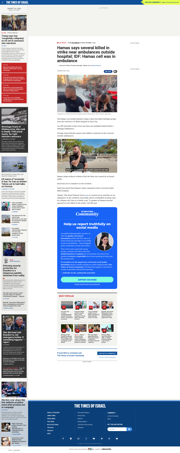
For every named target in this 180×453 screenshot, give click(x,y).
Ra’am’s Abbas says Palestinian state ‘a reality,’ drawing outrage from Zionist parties (107, 338)
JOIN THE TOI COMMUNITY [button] (107, 353)
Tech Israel (50, 421)
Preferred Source (95, 65)
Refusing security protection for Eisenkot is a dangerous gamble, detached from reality (13, 270)
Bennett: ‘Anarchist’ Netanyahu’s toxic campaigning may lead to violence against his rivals (107, 314)
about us (80, 418)
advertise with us (82, 421)
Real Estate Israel (53, 424)
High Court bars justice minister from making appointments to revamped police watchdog (19, 428)
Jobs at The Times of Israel (85, 424)
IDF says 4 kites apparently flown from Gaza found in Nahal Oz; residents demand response (93, 338)
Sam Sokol (5, 139)
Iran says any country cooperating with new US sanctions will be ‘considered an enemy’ (67, 315)
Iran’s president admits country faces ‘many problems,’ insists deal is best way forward (80, 315)
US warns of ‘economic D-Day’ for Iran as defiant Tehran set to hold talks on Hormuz (14, 183)
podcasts (50, 430)
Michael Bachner (8, 308)
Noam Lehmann (17, 434)
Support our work (87, 279)
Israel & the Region (53, 412)
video (49, 433)
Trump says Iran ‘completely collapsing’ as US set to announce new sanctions (13, 39)
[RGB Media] (91, 449)
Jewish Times (51, 415)
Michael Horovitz (9, 364)
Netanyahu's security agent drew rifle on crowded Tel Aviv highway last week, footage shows (13, 89)
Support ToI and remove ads (170, 2)
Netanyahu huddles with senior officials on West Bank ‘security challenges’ (12, 68)
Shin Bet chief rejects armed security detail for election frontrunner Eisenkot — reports (13, 294)
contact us (81, 427)
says (87, 195)
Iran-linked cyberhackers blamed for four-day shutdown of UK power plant (19, 231)
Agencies (5, 189)
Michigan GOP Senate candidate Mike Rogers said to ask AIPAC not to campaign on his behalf (66, 338)
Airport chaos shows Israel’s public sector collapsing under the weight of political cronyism (80, 338)
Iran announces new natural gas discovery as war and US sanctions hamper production (19, 219)
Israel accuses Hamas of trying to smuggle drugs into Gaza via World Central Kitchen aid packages (14, 79)
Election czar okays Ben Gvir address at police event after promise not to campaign (13, 403)
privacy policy (81, 415)
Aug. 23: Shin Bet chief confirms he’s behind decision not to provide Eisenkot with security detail (14, 370)
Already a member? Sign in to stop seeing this (87, 284)
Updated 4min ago (12, 33)
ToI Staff (4, 45)
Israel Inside (51, 418)
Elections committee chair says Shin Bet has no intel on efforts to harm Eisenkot (14, 360)
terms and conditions (83, 412)
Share (109, 71)
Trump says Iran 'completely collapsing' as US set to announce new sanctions (13, 99)
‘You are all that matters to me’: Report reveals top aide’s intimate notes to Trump (93, 314)
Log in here (113, 357)
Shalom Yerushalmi (15, 261)
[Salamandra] (106, 449)
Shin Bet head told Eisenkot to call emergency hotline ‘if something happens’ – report (14, 337)
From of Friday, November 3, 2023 (82, 43)
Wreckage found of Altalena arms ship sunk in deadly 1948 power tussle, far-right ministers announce (13, 132)
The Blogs (50, 427)
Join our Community (153, 2)
